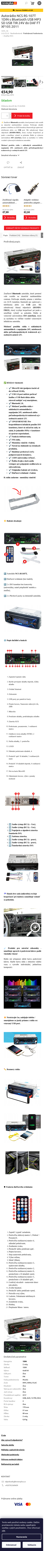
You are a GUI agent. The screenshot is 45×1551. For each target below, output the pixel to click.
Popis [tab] (5, 235)
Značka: (8, 36)
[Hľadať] (26, 3)
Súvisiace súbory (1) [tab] (30, 235)
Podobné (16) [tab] (15, 235)
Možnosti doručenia (9, 109)
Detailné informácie (9, 155)
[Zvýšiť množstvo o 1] (10, 114)
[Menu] (39, 3)
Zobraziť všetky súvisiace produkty (22, 228)
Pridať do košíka (23, 116)
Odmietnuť (11, 1544)
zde (3, 1530)
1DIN (25, 1361)
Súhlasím (32, 1544)
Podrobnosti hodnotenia (32, 33)
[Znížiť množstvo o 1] (10, 117)
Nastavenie (21, 1536)
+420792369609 (11, 1485)
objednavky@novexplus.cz (15, 1481)
